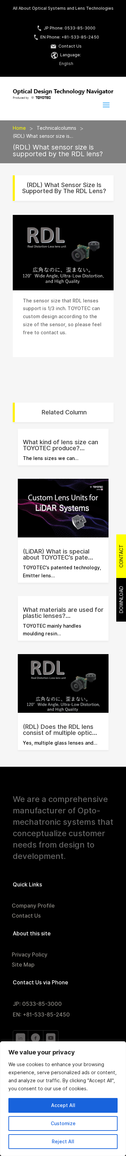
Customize (63, 1123)
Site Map (23, 965)
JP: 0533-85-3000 (37, 1004)
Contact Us (69, 46)
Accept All (63, 1105)
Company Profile (33, 906)
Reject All (63, 1141)
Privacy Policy (29, 955)
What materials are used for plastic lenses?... (63, 612)
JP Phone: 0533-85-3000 (69, 28)
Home (19, 128)
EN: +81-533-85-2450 (41, 1015)
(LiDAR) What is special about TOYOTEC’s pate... (58, 554)
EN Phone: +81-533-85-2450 (69, 37)
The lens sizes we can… (50, 458)
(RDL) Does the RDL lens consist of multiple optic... (60, 729)
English (66, 63)
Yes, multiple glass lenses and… (60, 743)
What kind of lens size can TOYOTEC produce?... (60, 445)
